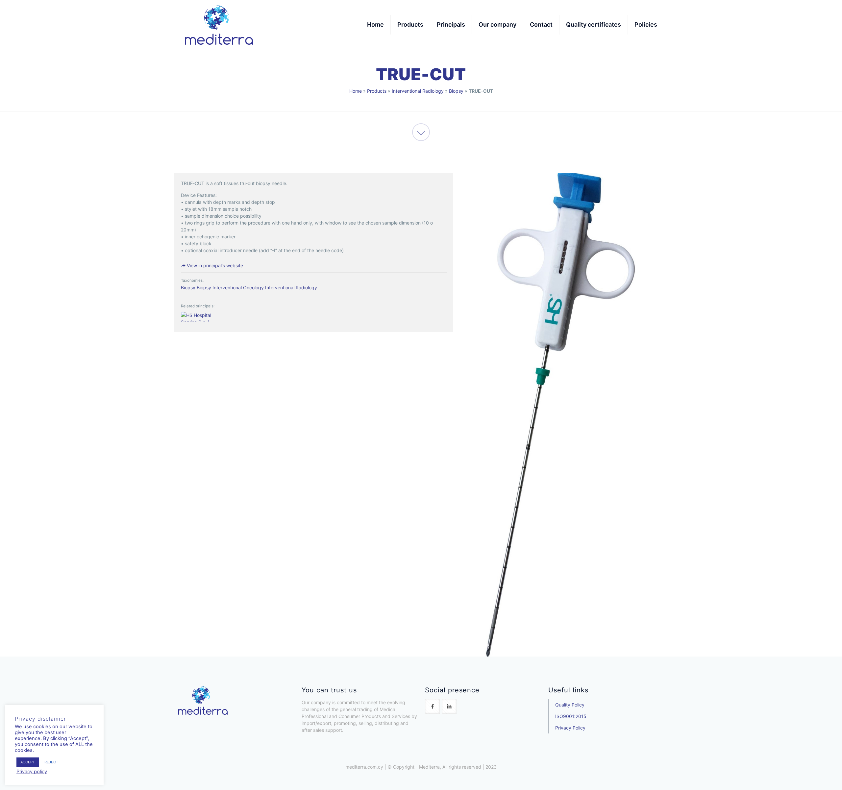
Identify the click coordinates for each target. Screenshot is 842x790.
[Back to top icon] (810, 776)
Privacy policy (31, 772)
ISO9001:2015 (570, 716)
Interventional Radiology (418, 91)
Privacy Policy (570, 727)
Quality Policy (569, 704)
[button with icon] (432, 706)
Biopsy (456, 91)
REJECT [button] (51, 762)
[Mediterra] (219, 24)
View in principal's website (214, 265)
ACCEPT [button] (27, 762)
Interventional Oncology (238, 287)
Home (355, 91)
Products (376, 91)
